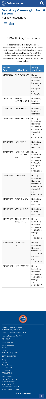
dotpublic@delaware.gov (16, 332)
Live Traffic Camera (9, 379)
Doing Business (8, 365)
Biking (4, 360)
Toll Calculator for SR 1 (10, 387)
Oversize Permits (8, 382)
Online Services (7, 377)
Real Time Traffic (8, 384)
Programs (5, 362)
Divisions (5, 348)
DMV (3, 353)
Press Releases (8, 345)
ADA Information (24, 393)
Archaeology (6, 370)
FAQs (4, 350)
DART (9, 353)
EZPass (16, 353)
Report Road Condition (10, 389)
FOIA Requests (7, 367)
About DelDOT (7, 343)
